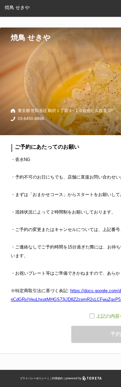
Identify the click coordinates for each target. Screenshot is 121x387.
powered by (74, 378)
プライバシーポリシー (33, 378)
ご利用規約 (56, 378)
